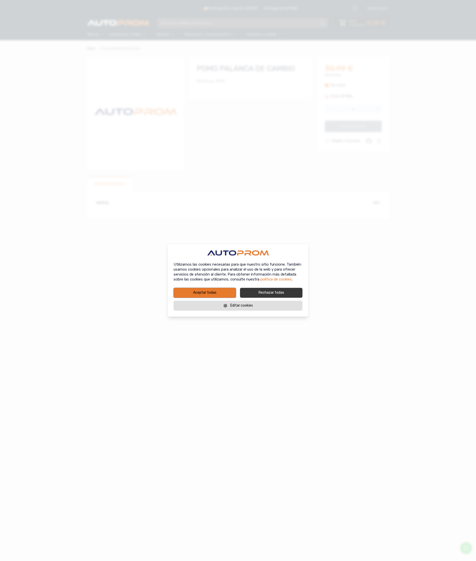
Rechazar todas (271, 292)
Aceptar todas (204, 292)
